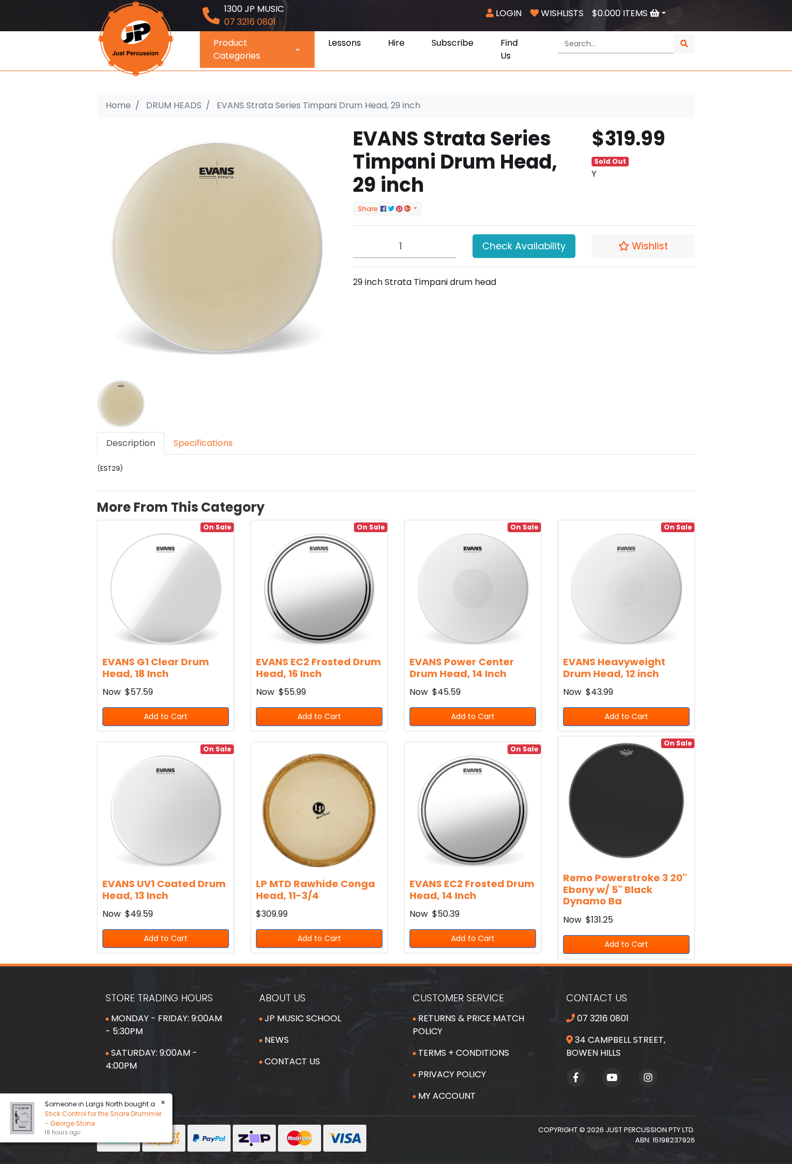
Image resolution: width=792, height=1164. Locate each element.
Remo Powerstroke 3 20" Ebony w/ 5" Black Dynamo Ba (625, 889)
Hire (396, 43)
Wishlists (561, 13)
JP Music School (301, 1018)
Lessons (344, 43)
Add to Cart (165, 716)
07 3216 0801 (602, 1018)
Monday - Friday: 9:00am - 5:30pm (164, 1024)
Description (130, 443)
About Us (282, 998)
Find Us (509, 49)
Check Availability (524, 246)
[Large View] (121, 403)
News (275, 1040)
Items (621, 13)
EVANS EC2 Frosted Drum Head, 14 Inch (471, 889)
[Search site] (684, 43)
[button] (643, 246)
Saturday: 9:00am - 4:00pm (151, 1059)
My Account (446, 1096)
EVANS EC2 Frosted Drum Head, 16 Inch (318, 667)
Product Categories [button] (236, 49)
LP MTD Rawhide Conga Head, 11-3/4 (315, 889)
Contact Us (291, 1061)
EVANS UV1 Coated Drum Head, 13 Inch (164, 889)
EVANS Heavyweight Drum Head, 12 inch (614, 667)
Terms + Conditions (462, 1053)
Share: (369, 208)
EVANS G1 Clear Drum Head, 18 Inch (155, 667)
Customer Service (458, 998)
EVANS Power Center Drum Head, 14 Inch (461, 667)
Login (508, 13)
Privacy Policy (451, 1074)
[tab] (130, 443)
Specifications (203, 443)
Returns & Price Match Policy (468, 1024)
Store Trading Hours (159, 998)
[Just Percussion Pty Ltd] (136, 38)
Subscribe (453, 43)
